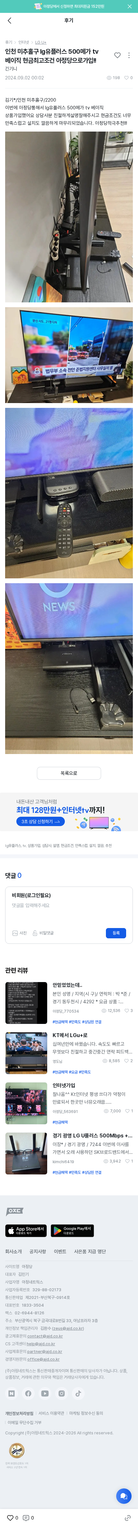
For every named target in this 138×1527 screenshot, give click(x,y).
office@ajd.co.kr (43, 1359)
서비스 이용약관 (51, 1413)
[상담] (124, 1496)
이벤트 (60, 1252)
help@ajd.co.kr (41, 1343)
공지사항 (38, 1252)
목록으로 (69, 773)
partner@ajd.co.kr (44, 1351)
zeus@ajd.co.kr (68, 1328)
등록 (116, 933)
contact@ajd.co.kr (45, 1336)
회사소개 (13, 1252)
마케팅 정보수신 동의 (86, 1413)
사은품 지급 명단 (90, 1252)
